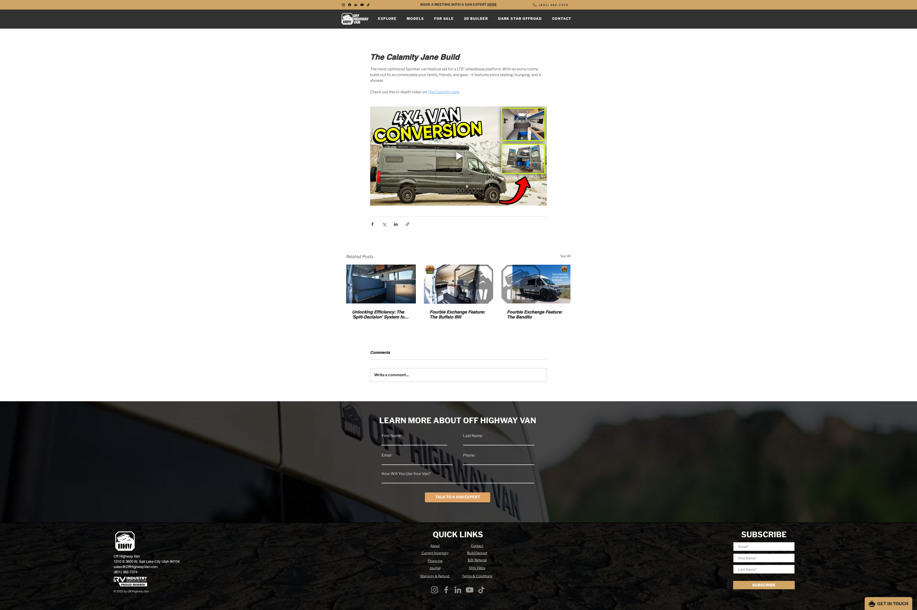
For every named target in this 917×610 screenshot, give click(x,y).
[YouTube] (362, 5)
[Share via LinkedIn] (396, 224)
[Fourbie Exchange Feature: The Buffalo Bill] (458, 284)
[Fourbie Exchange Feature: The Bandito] (536, 284)
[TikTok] (368, 5)
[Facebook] (446, 589)
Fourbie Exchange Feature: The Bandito (534, 314)
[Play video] (458, 156)
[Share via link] (407, 224)
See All (565, 256)
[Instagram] (434, 589)
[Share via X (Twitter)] (384, 224)
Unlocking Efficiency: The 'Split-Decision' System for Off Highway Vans (379, 314)
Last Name (472, 436)
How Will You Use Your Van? (406, 474)
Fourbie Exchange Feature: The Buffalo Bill (457, 314)
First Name (391, 436)
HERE (492, 4)
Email (386, 455)
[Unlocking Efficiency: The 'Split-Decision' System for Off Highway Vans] (381, 284)
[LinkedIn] (356, 5)
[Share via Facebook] (372, 224)
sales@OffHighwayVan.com (136, 567)
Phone (468, 455)
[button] (387, 18)
